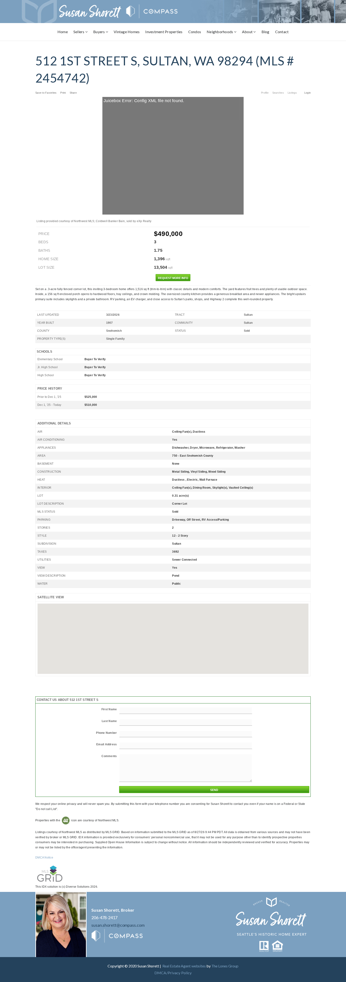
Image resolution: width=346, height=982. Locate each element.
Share (74, 92)
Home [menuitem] (62, 31)
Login (307, 92)
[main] (173, 465)
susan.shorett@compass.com (118, 925)
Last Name (109, 721)
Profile (265, 92)
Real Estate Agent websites (184, 966)
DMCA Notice (44, 857)
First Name (109, 709)
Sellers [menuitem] (79, 31)
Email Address (106, 744)
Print (63, 92)
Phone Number (106, 733)
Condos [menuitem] (194, 31)
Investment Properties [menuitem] (163, 31)
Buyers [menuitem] (99, 31)
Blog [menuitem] (266, 31)
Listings (292, 92)
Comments (109, 756)
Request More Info (173, 278)
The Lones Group (225, 966)
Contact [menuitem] (282, 31)
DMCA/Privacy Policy (173, 972)
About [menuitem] (247, 31)
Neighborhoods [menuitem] (220, 31)
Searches (278, 92)
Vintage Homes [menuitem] (127, 31)
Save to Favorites (45, 92)
